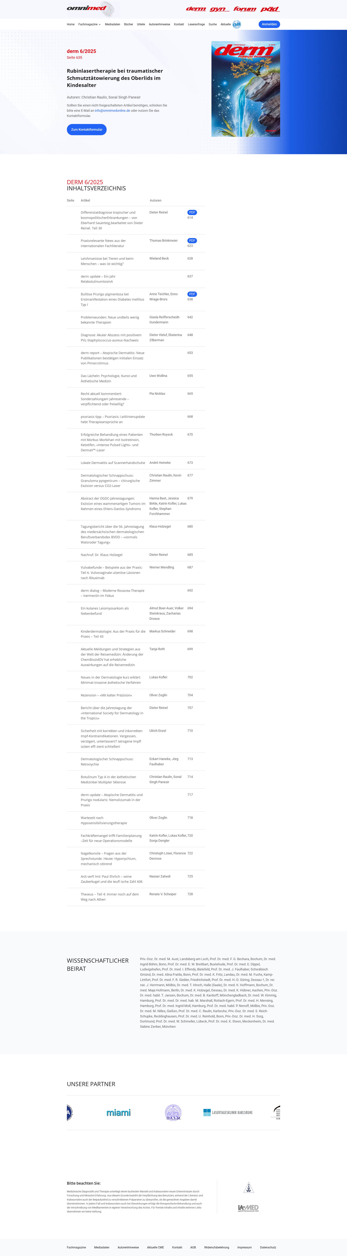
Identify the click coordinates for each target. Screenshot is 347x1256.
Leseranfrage (196, 24)
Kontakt (179, 24)
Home (70, 24)
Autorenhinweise (159, 24)
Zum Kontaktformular (86, 129)
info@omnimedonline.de (112, 110)
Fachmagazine (87, 24)
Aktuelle (226, 24)
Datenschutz (268, 1247)
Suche (213, 24)
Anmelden (269, 24)
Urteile (141, 24)
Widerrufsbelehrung (216, 1247)
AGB (193, 1247)
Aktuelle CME (155, 1247)
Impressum (244, 1247)
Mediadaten (112, 24)
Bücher (128, 24)
